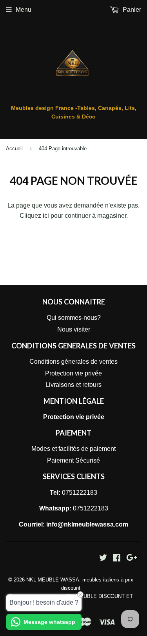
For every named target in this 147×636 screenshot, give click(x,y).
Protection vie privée (73, 373)
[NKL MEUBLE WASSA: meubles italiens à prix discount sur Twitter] (103, 558)
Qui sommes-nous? (74, 317)
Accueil (14, 148)
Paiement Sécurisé (73, 460)
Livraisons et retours (73, 384)
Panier (131, 9)
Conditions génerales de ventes (73, 361)
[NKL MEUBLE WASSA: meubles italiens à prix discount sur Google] (131, 558)
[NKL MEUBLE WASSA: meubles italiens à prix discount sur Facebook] (117, 558)
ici (46, 215)
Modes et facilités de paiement (73, 448)
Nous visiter (73, 329)
